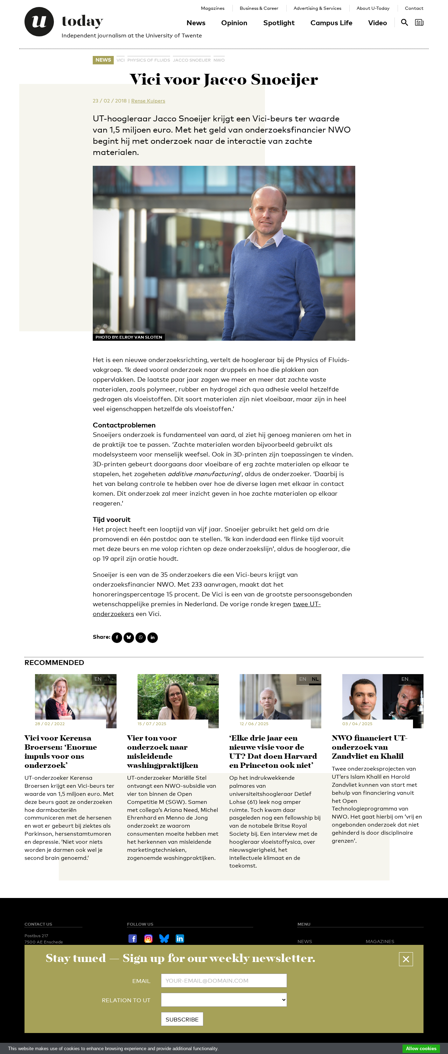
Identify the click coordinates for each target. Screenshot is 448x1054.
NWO (219, 60)
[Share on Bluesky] (129, 637)
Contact (414, 8)
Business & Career (259, 8)
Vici (121, 60)
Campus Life (331, 22)
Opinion (234, 22)
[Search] (419, 22)
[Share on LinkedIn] (152, 637)
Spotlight (279, 22)
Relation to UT (126, 1000)
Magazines (212, 8)
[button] (406, 959)
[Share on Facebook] (117, 637)
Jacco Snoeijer (192, 60)
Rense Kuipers (148, 101)
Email (141, 981)
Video (377, 22)
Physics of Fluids (148, 60)
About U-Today (373, 8)
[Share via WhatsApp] (140, 637)
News (196, 22)
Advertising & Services (317, 8)
